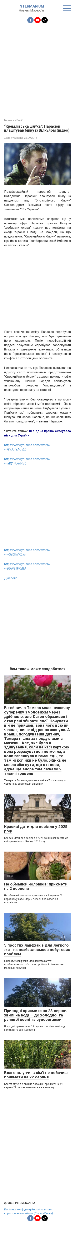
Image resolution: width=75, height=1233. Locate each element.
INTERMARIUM (31, 6)
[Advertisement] (37, 68)
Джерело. (11, 578)
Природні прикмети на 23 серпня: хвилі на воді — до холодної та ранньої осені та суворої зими (36, 1015)
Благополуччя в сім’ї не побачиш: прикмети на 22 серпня (36, 1074)
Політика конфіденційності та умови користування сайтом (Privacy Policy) (28, 1211)
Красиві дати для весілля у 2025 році (36, 828)
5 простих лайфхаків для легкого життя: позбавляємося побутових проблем (37, 949)
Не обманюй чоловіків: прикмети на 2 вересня (36, 886)
